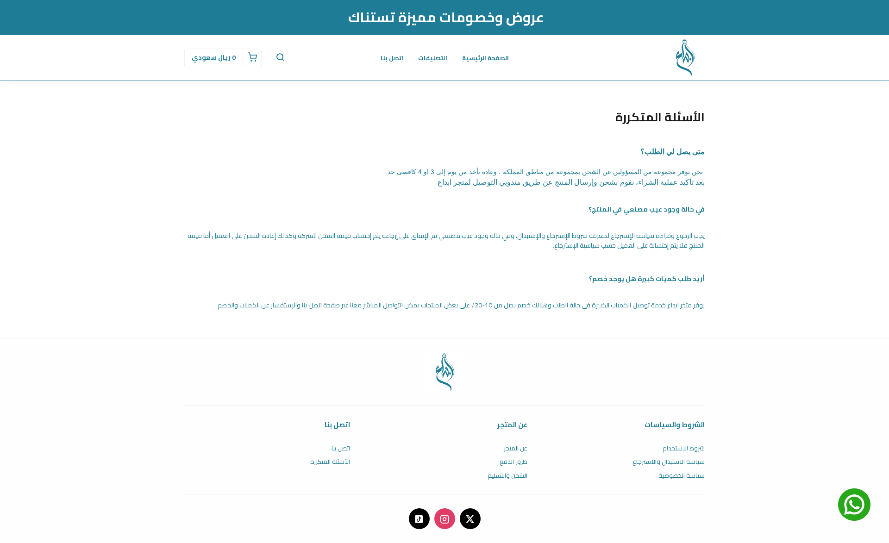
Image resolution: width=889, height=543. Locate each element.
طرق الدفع (513, 462)
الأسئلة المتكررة (330, 462)
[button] (280, 58)
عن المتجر (515, 448)
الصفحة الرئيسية (485, 57)
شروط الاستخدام (684, 448)
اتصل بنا (392, 57)
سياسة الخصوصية (681, 476)
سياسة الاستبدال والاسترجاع (668, 462)
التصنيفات (432, 57)
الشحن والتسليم (507, 476)
